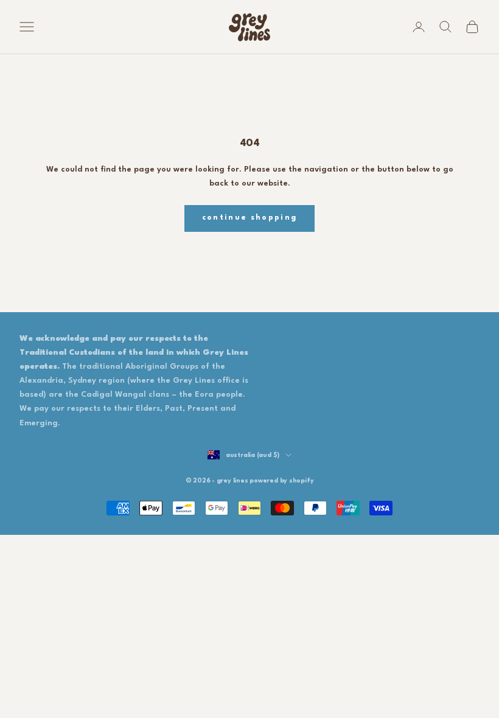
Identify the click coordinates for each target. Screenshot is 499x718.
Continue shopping (250, 217)
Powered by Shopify (281, 481)
